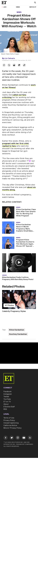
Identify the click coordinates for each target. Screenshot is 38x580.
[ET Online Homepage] (5, 2)
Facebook (7, 391)
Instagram (7, 394)
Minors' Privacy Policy (12, 428)
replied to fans (9, 146)
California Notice (10, 425)
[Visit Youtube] (24, 438)
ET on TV (7, 401)
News (19, 12)
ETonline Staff (9, 406)
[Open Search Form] (35, 3)
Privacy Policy (9, 420)
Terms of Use (8, 418)
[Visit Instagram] (18, 438)
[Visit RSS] (30, 438)
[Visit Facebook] (5, 438)
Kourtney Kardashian (18, 334)
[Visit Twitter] (12, 438)
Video (18, 7)
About (6, 404)
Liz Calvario (10, 58)
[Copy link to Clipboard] (24, 65)
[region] (19, 353)
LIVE (4, 7)
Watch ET (32, 7)
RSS (5, 409)
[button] (19, 262)
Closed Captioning (11, 423)
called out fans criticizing (14, 96)
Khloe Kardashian (16, 330)
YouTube (7, 399)
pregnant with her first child (15, 143)
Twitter (6, 396)
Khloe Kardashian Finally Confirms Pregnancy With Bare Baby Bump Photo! (17, 278)
